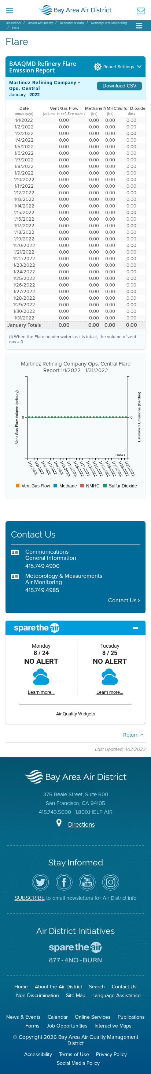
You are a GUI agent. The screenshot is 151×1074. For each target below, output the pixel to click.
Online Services (93, 1017)
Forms (32, 1026)
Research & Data (72, 23)
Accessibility (38, 1054)
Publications (131, 1017)
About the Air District (58, 987)
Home (21, 987)
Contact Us (123, 600)
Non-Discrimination (37, 995)
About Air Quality (40, 23)
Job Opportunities (67, 1026)
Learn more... (41, 692)
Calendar (58, 1017)
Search (97, 987)
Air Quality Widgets (75, 713)
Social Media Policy (78, 1063)
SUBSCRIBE (30, 898)
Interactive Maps (113, 1026)
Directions (81, 824)
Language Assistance (116, 995)
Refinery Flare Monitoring (109, 23)
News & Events (23, 1017)
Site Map (75, 995)
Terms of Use (74, 1054)
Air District (13, 23)
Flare (15, 28)
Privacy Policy (111, 1054)
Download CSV (119, 86)
